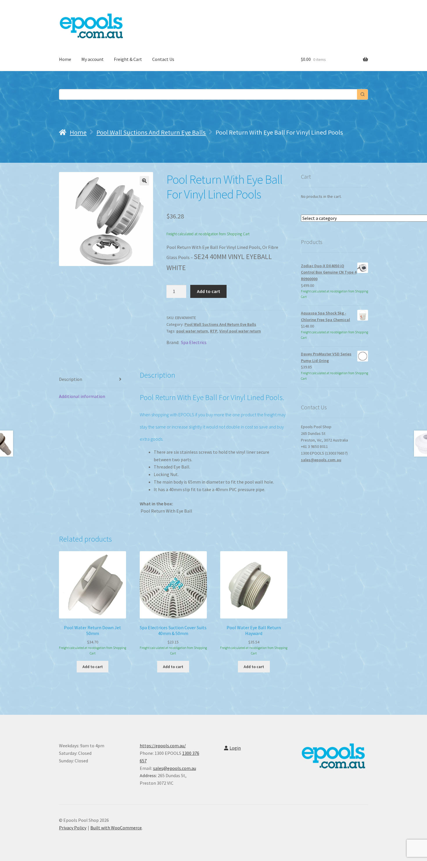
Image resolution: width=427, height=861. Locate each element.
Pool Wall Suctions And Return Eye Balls (151, 132)
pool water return (192, 331)
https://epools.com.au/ (163, 745)
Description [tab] (70, 379)
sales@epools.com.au (321, 459)
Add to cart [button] (92, 666)
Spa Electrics (194, 342)
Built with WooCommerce (116, 828)
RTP (213, 331)
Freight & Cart (128, 59)
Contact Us (163, 59)
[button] (144, 180)
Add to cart (208, 291)
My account (92, 59)
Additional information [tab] (82, 396)
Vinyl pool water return (240, 331)
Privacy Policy (72, 828)
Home (65, 59)
